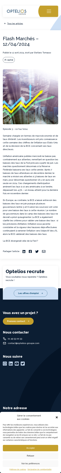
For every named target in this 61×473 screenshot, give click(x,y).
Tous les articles (15, 23)
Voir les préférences (30, 463)
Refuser (30, 456)
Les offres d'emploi (28, 293)
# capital (8, 60)
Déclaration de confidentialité (39, 469)
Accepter (30, 448)
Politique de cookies (18, 469)
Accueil (9, 8)
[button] (56, 417)
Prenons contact (16, 321)
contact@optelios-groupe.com (23, 343)
